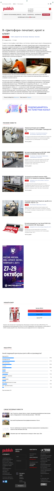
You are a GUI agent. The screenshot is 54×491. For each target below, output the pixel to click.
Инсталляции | (33, 134)
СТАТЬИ (10, 14)
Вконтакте (16, 97)
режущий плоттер (18, 36)
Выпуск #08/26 (39, 308)
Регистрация (20, 3)
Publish (12, 36)
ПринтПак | (39, 157)
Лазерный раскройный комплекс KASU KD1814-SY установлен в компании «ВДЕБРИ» (38, 177)
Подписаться (39, 311)
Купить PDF (39, 314)
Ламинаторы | (39, 134)
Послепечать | (33, 133)
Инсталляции (25, 36)
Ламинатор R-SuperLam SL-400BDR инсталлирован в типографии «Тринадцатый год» (38, 129)
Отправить (20, 485)
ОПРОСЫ (27, 17)
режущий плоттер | (34, 180)
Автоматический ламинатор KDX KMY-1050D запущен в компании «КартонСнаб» (37, 153)
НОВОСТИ (6, 14)
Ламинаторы (31, 36)
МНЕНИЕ (14, 14)
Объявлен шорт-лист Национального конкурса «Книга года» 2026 (26, 433)
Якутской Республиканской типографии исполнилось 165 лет (25, 420)
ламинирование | (33, 157)
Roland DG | (46, 227)
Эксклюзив (37, 36)
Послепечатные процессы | (41, 133)
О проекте (6, 454)
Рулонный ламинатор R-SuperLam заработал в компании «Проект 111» (38, 201)
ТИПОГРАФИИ (46, 14)
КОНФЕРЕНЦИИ (21, 17)
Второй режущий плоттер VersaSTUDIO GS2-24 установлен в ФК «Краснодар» (38, 224)
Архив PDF (39, 318)
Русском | (44, 134)
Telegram (29, 97)
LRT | (50, 227)
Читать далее (28, 141)
